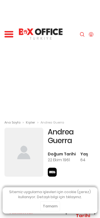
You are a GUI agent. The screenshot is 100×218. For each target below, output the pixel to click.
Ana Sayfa (12, 122)
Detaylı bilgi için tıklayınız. (59, 197)
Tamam (50, 206)
